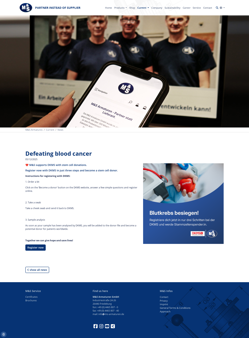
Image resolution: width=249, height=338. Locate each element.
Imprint (164, 304)
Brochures (31, 300)
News (60, 129)
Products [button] (119, 7)
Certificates (31, 296)
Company (156, 7)
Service (197, 7)
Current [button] (142, 7)
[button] (217, 7)
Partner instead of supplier (57, 8)
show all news (38, 270)
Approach (165, 311)
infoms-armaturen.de (111, 314)
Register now (35, 247)
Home (108, 7)
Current (50, 129)
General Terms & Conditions (175, 308)
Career (186, 7)
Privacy (164, 300)
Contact (207, 7)
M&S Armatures (34, 129)
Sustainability (172, 7)
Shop (132, 7)
